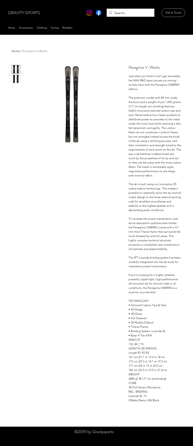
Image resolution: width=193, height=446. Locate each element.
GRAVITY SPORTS (24, 13)
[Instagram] (89, 12)
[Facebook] (98, 12)
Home (16, 51)
